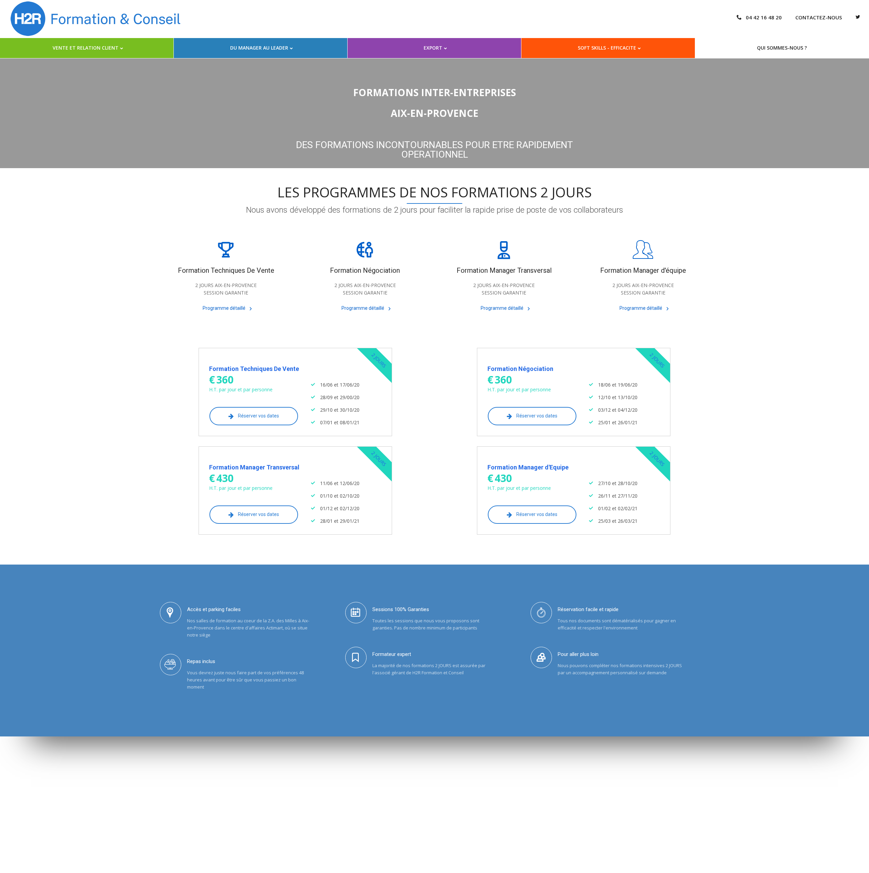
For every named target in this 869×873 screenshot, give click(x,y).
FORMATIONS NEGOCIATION (168, 790)
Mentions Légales (559, 861)
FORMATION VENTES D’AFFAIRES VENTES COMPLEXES (193, 799)
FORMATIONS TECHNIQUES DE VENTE (177, 781)
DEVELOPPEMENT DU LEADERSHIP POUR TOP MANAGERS (197, 808)
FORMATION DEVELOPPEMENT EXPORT (179, 817)
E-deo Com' (717, 861)
